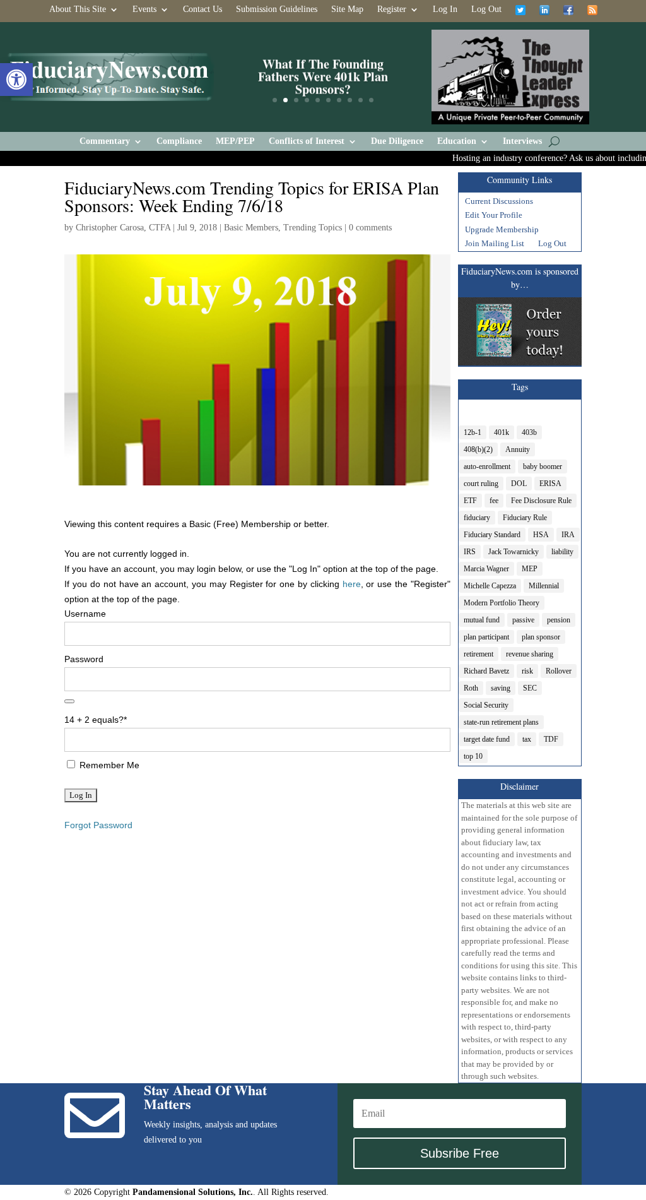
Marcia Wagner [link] (486, 568)
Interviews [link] (522, 141)
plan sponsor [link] (541, 637)
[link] (16, 79)
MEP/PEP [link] (235, 141)
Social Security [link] (486, 705)
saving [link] (500, 688)
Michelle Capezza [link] (490, 585)
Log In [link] (445, 9)
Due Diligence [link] (397, 141)
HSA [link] (541, 534)
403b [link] (529, 432)
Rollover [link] (559, 671)
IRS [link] (470, 551)
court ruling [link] (481, 483)
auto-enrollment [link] (487, 466)
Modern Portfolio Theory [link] (501, 602)
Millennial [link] (544, 585)
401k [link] (501, 432)
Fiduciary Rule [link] (525, 517)
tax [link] (526, 739)
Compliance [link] (179, 141)
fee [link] (494, 500)
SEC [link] (530, 688)
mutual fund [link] (482, 619)
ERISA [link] (550, 483)
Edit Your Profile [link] (493, 216)
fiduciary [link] (477, 517)
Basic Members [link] (251, 227)
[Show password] (69, 701)
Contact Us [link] (202, 9)
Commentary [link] (104, 141)
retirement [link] (478, 654)
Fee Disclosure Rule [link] (541, 500)
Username (85, 614)
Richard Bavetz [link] (486, 671)
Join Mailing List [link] (494, 245)
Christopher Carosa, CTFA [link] (123, 227)
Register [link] (391, 9)
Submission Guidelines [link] (276, 9)
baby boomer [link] (542, 466)
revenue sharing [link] (529, 654)
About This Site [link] (77, 9)
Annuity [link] (517, 449)
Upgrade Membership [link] (502, 231)
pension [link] (558, 619)
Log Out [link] (486, 9)
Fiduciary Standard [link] (492, 534)
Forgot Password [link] (98, 825)
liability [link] (562, 551)
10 (371, 100)
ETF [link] (470, 500)
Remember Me (108, 765)
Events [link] (144, 9)
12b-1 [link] (472, 432)
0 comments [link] (370, 227)
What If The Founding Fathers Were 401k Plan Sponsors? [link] (323, 76)
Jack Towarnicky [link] (513, 551)
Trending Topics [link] (312, 227)
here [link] (352, 584)
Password (83, 659)
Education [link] (456, 141)
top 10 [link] (473, 756)
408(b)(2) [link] (478, 449)
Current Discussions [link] (499, 202)
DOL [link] (519, 483)
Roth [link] (471, 688)
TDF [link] (551, 739)
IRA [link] (568, 534)
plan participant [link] (486, 637)
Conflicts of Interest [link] (306, 141)
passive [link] (523, 619)
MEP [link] (529, 568)
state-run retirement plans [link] (501, 722)
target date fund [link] (487, 739)
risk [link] (527, 671)
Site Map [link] (347, 9)
